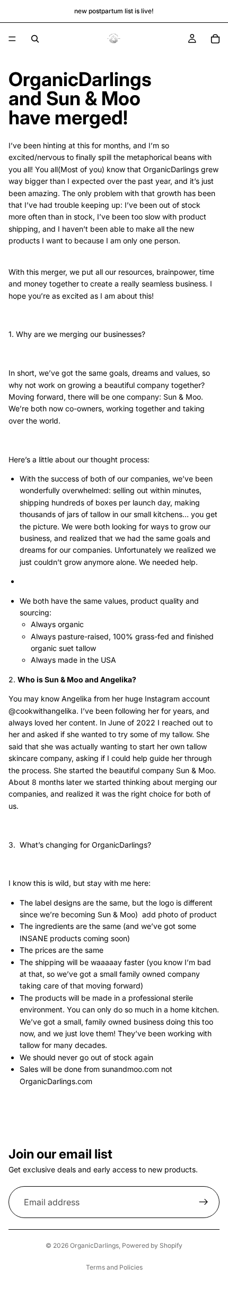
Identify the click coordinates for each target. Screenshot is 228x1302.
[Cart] (215, 38)
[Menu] (12, 39)
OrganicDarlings (94, 1245)
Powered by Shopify (152, 1245)
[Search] (35, 38)
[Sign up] (203, 1202)
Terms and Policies (114, 1267)
